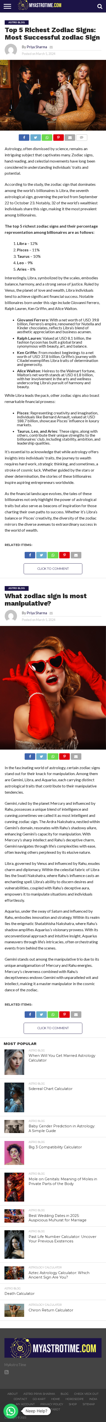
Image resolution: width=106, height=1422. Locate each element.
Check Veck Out (86, 1394)
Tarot (55, 1409)
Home (55, 1399)
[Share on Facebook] (24, 136)
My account (25, 1404)
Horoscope (75, 1399)
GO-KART (39, 1399)
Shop (73, 1404)
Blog (65, 1394)
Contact (20, 1399)
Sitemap (89, 1404)
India (93, 1399)
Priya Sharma (37, 47)
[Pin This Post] (58, 136)
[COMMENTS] (81, 136)
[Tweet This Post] (35, 136)
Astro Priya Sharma (39, 1394)
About (12, 1394)
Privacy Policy (51, 1404)
